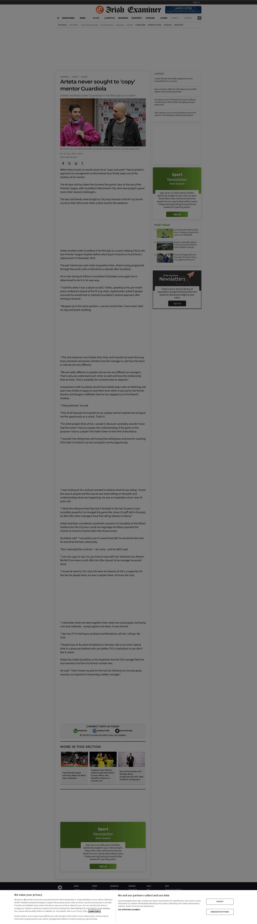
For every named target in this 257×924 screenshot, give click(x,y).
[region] (128, 907)
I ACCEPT (220, 901)
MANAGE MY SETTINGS (220, 911)
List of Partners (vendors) (129, 909)
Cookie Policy (94, 911)
